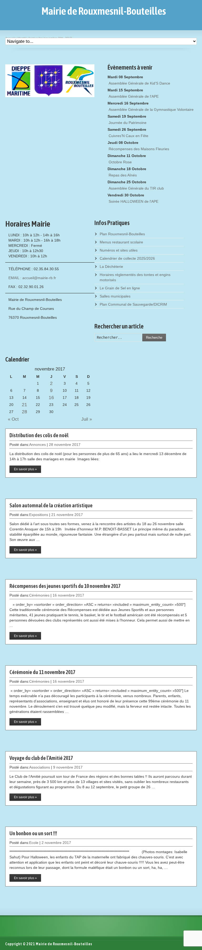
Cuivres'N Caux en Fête (128, 136)
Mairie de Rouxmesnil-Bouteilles (104, 11)
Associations (39, 767)
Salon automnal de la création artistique (51, 505)
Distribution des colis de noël (38, 435)
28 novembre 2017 (64, 444)
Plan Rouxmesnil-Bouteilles (122, 234)
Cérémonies (39, 595)
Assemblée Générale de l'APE (134, 96)
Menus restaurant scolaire (121, 242)
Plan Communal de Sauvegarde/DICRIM (133, 304)
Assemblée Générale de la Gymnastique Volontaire (151, 109)
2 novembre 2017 (56, 843)
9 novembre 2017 (68, 767)
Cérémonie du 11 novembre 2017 (42, 672)
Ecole (33, 843)
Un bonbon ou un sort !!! (33, 833)
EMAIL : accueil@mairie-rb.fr (32, 278)
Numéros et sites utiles (119, 250)
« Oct (12, 419)
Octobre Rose (120, 162)
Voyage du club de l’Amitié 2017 (41, 758)
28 (24, 411)
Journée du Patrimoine (128, 123)
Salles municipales (115, 296)
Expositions (38, 515)
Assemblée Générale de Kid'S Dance (139, 83)
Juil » (87, 419)
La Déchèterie (111, 266)
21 (24, 404)
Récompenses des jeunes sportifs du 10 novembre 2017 (64, 586)
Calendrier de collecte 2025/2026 (127, 258)
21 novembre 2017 (67, 515)
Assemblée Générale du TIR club (136, 188)
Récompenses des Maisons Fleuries (139, 149)
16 (51, 397)
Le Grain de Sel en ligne (120, 288)
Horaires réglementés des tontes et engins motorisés (135, 277)
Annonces (37, 444)
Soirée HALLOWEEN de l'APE (133, 201)
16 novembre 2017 (68, 595)
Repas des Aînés (123, 175)
